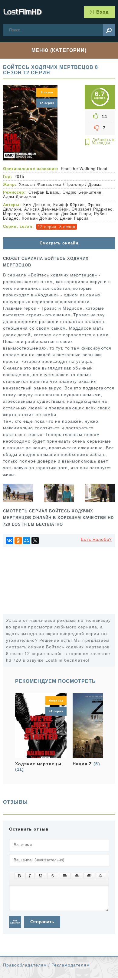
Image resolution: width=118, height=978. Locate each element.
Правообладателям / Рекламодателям (46, 965)
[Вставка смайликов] (101, 876)
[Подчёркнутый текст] (41, 876)
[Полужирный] (19, 876)
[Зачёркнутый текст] (53, 876)
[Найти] (109, 30)
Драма (95, 184)
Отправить (42, 921)
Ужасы (25, 184)
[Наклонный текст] (29, 876)
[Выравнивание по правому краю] (89, 876)
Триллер (75, 184)
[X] (35, 540)
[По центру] (77, 876)
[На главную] (22, 12)
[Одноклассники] (18, 540)
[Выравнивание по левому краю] (65, 876)
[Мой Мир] (26, 540)
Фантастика (49, 184)
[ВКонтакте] (9, 540)
